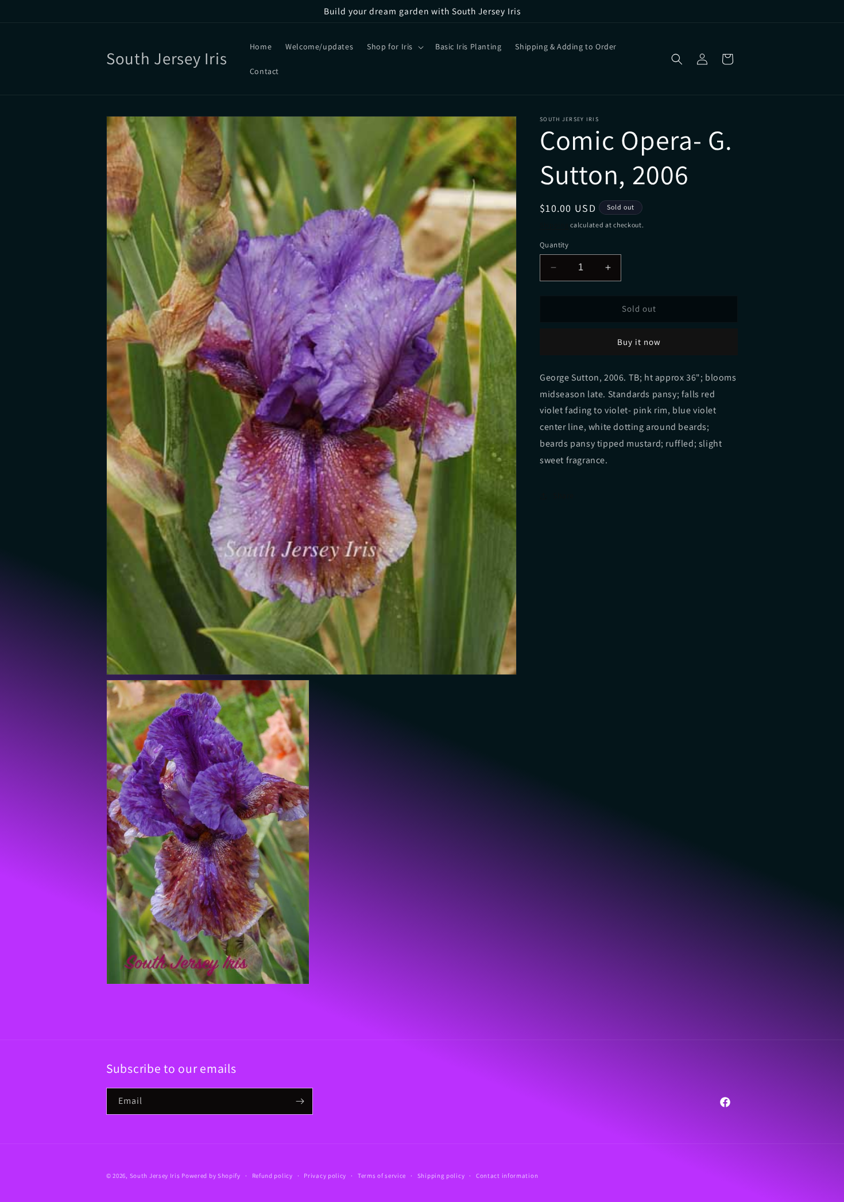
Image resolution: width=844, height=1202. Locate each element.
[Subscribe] (299, 1101)
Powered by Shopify (211, 1176)
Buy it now (639, 341)
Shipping (554, 224)
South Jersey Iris (155, 1176)
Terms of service (382, 1176)
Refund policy (272, 1176)
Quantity (554, 245)
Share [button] (563, 495)
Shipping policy (441, 1176)
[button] (394, 46)
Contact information (507, 1176)
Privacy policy (325, 1176)
